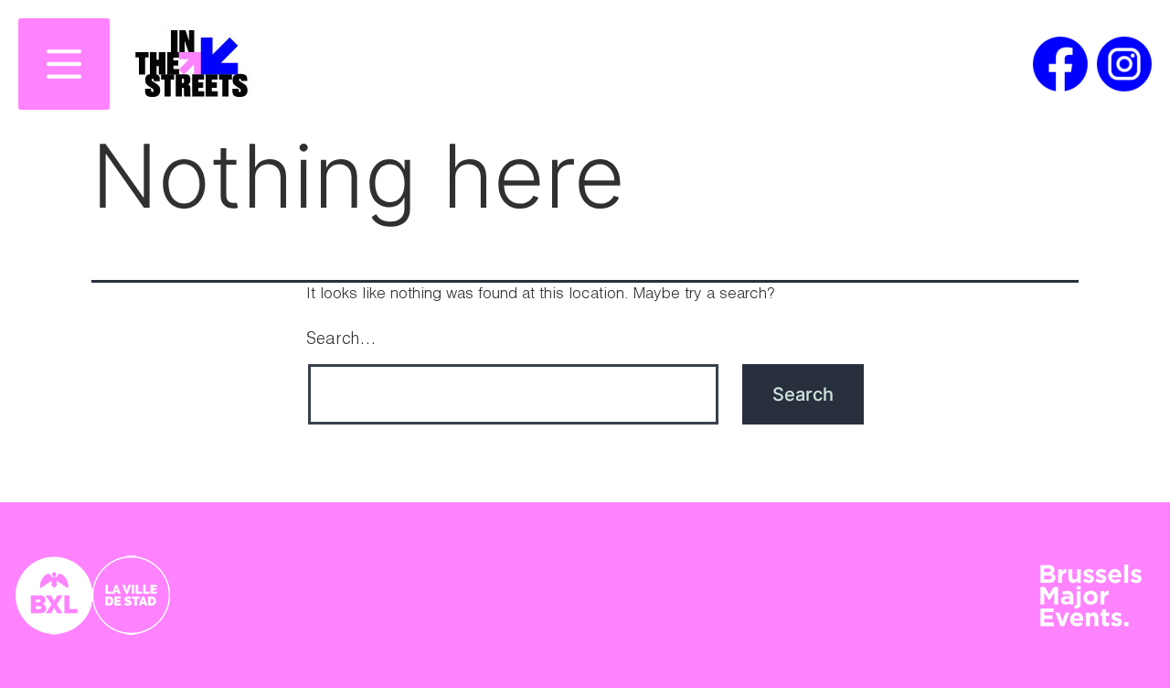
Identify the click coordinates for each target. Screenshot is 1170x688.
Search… (341, 340)
